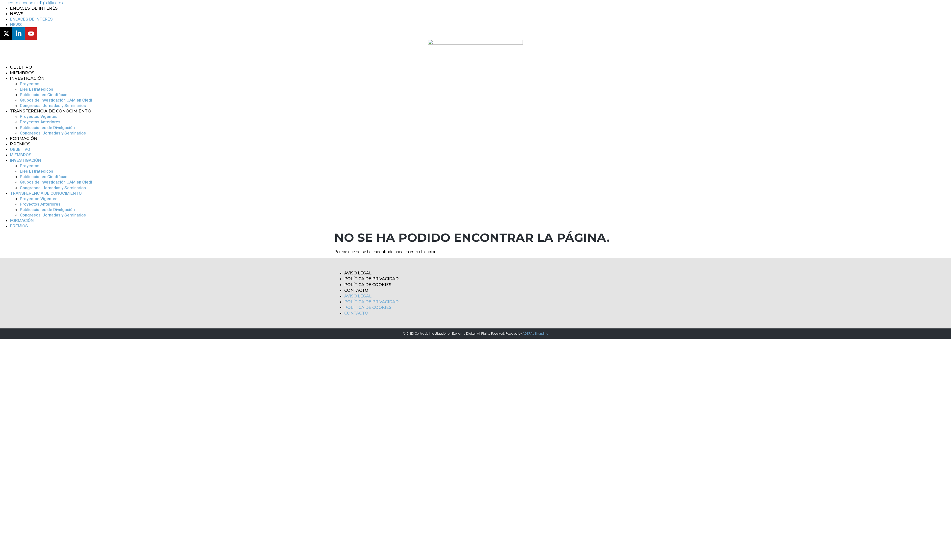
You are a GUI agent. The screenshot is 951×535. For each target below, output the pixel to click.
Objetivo (21, 67)
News (17, 13)
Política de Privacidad (371, 278)
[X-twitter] (6, 33)
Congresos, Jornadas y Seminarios (53, 105)
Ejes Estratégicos (36, 89)
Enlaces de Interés (34, 8)
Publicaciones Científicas (43, 94)
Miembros (22, 72)
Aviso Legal (357, 273)
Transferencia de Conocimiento (50, 110)
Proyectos (29, 83)
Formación (23, 138)
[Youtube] (31, 33)
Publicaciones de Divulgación (47, 127)
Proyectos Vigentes (38, 116)
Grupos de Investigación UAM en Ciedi (56, 100)
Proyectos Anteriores (40, 121)
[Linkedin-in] (18, 33)
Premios (20, 143)
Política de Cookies (367, 284)
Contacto (356, 290)
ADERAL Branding (535, 333)
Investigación (27, 78)
